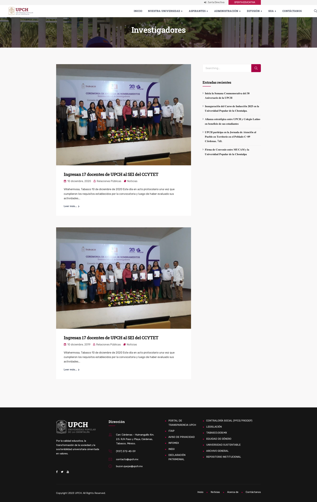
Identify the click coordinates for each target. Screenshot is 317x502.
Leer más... (70, 206)
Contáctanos (292, 11)
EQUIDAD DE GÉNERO (218, 438)
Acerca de (232, 492)
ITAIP (171, 430)
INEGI (171, 449)
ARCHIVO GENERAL (217, 450)
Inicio (138, 11)
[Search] (256, 68)
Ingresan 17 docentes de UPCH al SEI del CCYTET (111, 174)
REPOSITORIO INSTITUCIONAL (223, 456)
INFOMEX (173, 442)
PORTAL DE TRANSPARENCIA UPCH (182, 422)
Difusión (253, 11)
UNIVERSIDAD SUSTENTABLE (223, 444)
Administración (226, 11)
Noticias (132, 181)
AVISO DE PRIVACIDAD (181, 437)
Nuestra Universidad (164, 11)
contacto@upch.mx (127, 459)
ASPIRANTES (197, 11)
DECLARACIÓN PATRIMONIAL (176, 457)
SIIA (271, 11)
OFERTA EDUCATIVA (244, 2)
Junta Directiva (215, 2)
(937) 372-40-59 (126, 451)
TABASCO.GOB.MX (216, 432)
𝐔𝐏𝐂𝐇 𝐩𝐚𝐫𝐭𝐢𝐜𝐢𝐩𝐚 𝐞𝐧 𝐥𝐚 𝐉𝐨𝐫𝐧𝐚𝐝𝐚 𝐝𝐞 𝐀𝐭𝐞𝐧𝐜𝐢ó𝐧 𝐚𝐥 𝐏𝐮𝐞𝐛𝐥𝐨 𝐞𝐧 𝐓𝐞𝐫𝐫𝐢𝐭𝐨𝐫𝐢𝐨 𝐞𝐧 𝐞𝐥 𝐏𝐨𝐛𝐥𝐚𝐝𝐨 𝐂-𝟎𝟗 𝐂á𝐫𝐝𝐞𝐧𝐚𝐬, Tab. (230, 137)
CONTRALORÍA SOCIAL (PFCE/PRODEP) (229, 420)
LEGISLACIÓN (214, 426)
